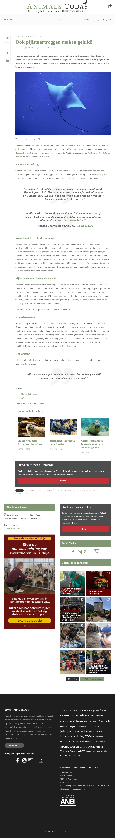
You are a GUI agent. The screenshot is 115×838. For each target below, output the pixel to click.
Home (61, 20)
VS (83, 751)
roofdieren (20, 292)
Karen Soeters (36, 515)
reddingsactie (101, 742)
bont (97, 711)
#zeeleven (21, 493)
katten (92, 731)
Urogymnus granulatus (78, 149)
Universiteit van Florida (58, 323)
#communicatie (33, 490)
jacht (62, 731)
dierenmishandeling (82, 715)
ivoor (103, 726)
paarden (80, 741)
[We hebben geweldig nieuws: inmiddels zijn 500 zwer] (72, 583)
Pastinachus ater (23, 153)
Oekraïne (99, 737)
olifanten (65, 741)
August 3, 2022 (84, 225)
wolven (68, 755)
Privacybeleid (65, 767)
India (84, 727)
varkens (90, 746)
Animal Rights (75, 711)
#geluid (49, 490)
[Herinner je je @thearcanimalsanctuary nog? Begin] (98, 609)
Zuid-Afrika (76, 755)
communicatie (34, 59)
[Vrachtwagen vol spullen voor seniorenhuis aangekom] (72, 662)
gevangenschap (69, 248)
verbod (99, 746)
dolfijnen (64, 722)
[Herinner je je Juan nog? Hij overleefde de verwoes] (98, 635)
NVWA (89, 736)
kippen (100, 731)
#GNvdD (64, 710)
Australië (85, 710)
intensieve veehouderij (93, 726)
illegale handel (75, 726)
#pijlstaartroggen (65, 490)
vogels (79, 751)
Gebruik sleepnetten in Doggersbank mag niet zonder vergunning (92, 444)
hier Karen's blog (15, 525)
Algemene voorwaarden (82, 767)
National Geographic (30, 394)
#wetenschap (97, 490)
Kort (17, 36)
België (93, 711)
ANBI (95, 767)
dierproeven (99, 716)
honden (82, 721)
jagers (68, 731)
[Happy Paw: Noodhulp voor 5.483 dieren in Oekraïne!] (72, 635)
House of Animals (19, 518)
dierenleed (64, 715)
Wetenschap (79, 20)
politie (93, 742)
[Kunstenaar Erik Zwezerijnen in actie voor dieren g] (98, 583)
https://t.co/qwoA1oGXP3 (71, 220)
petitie (87, 742)
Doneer (63, 480)
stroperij (75, 746)
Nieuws (68, 20)
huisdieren (64, 727)
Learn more (14, 745)
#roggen (82, 490)
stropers (82, 747)
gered (72, 721)
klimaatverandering (72, 736)
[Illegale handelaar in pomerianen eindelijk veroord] (98, 662)
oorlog (73, 742)
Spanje (64, 746)
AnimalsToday (20, 48)
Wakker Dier (90, 751)
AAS (23, 398)
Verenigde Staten (67, 751)
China (103, 710)
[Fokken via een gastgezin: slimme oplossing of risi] (72, 609)
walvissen (99, 751)
